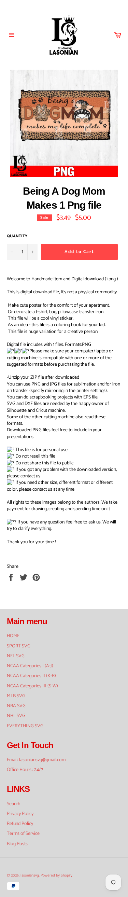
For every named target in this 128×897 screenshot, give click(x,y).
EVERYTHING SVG (25, 726)
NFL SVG (16, 656)
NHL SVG (16, 716)
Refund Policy (20, 824)
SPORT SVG (18, 646)
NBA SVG (16, 706)
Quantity (17, 236)
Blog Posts (17, 844)
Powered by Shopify (56, 875)
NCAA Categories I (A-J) (30, 666)
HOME (13, 636)
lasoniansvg (29, 875)
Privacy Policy (20, 814)
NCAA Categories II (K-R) (31, 676)
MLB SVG (16, 696)
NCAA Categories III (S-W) (32, 686)
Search (13, 804)
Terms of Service (23, 834)
